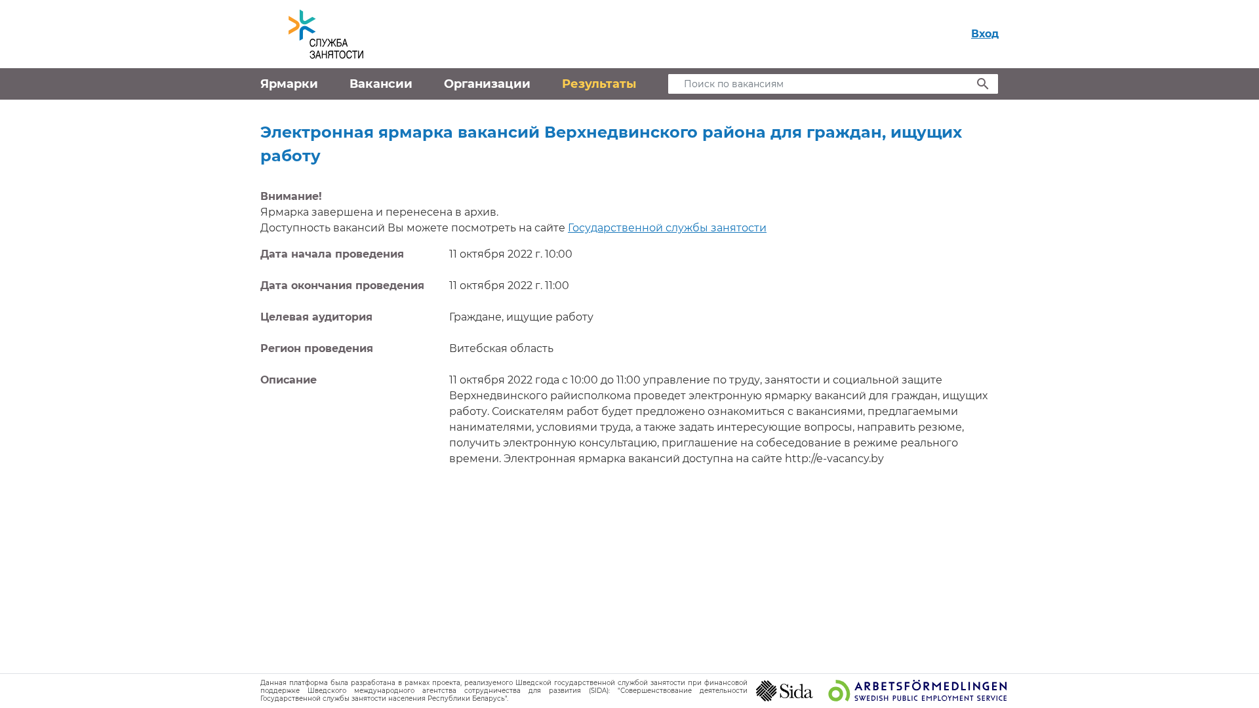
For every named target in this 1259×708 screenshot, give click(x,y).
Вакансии (381, 84)
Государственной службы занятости (667, 228)
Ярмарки (289, 84)
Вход (985, 34)
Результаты (599, 84)
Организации (487, 84)
